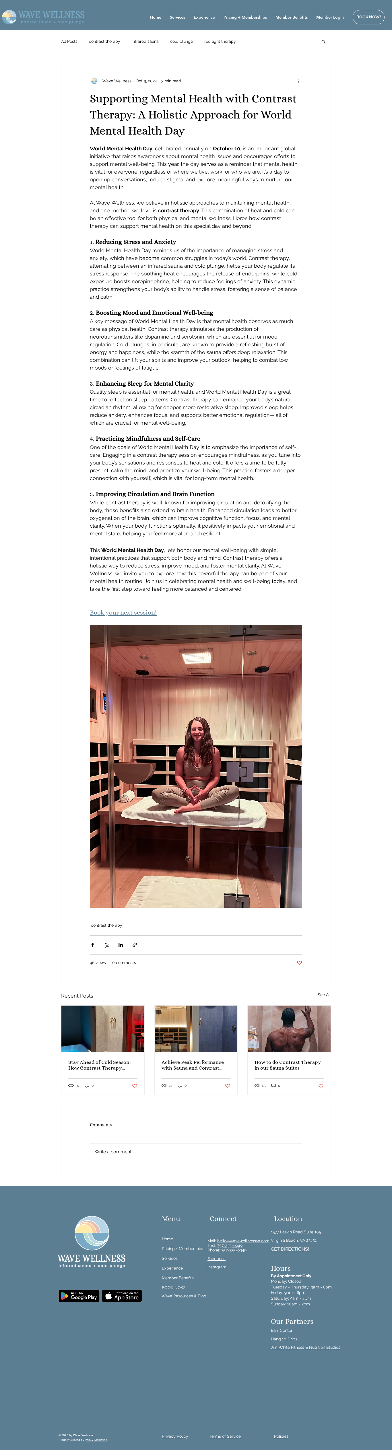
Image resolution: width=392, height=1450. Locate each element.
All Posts (69, 41)
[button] (323, 41)
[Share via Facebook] (92, 945)
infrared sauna (145, 41)
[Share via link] (134, 945)
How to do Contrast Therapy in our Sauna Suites (288, 1065)
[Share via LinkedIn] (120, 945)
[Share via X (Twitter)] (106, 945)
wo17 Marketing (96, 1439)
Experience (172, 1268)
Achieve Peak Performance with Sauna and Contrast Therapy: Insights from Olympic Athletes (193, 1065)
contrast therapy (104, 41)
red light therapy (220, 41)
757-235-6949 (229, 1245)
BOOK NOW (173, 1287)
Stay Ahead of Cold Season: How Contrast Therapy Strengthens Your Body (99, 1065)
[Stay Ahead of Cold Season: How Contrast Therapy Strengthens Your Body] (102, 1029)
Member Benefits (178, 1278)
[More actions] (298, 80)
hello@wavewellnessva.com (243, 1241)
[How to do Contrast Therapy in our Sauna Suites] (289, 1029)
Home (167, 1239)
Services (170, 1258)
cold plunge (181, 41)
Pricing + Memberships (183, 1248)
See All (324, 994)
